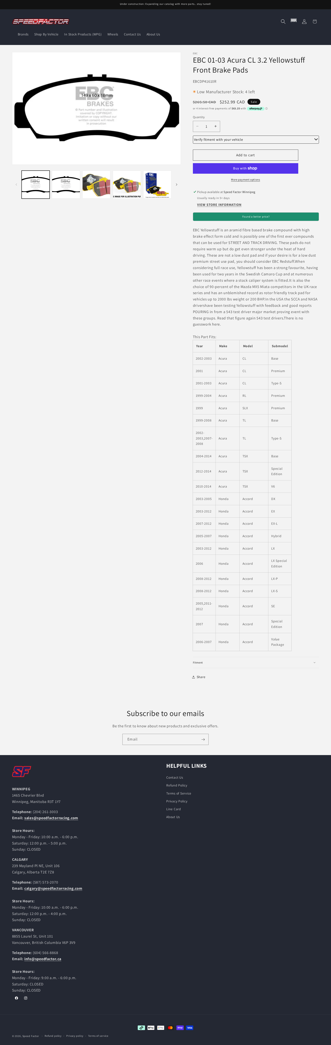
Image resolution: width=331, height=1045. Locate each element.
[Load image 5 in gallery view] (157, 185)
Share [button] (201, 677)
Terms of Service (178, 793)
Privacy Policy (177, 801)
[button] (283, 21)
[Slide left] (16, 184)
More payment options (245, 179)
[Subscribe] (203, 739)
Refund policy (53, 1036)
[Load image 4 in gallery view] (127, 185)
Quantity (199, 117)
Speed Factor (30, 1036)
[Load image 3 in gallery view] (96, 185)
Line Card (173, 809)
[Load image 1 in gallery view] (36, 185)
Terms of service (98, 1036)
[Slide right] (176, 184)
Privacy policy (74, 1036)
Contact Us (174, 777)
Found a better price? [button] (256, 216)
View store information (219, 204)
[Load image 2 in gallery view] (66, 185)
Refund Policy (176, 785)
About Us (173, 817)
